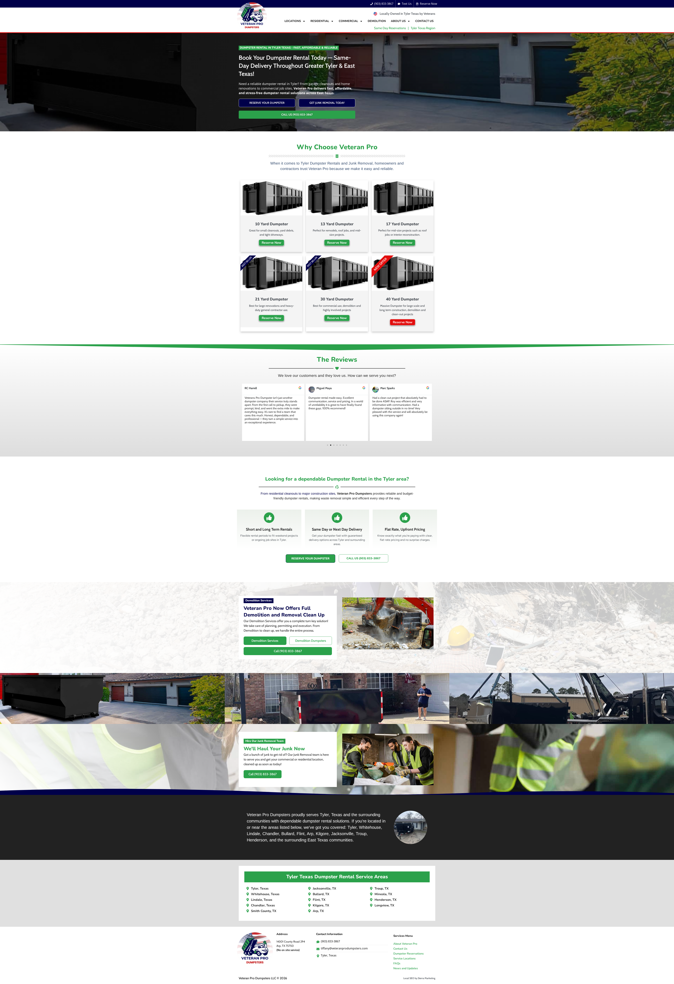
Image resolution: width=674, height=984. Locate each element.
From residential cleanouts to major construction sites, (298, 493)
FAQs (396, 963)
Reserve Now (271, 243)
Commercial (348, 21)
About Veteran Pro (405, 944)
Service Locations (404, 958)
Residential (319, 21)
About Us (398, 21)
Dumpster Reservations (408, 954)
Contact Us (424, 21)
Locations (293, 21)
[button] (240, 412)
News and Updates (405, 968)
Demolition (377, 21)
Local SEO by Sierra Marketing (419, 978)
